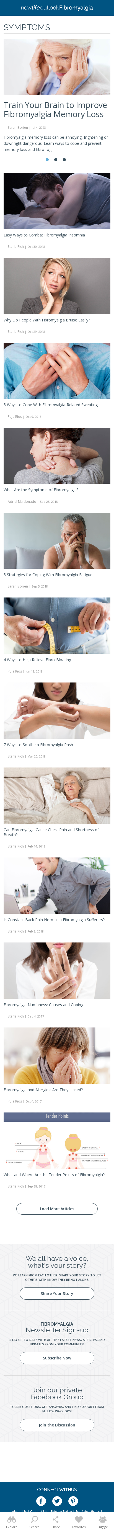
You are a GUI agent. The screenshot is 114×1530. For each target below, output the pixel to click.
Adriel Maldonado (22, 501)
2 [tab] (55, 159)
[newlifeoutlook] (57, 8)
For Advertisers (88, 1511)
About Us (19, 1511)
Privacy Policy (61, 1511)
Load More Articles (57, 1208)
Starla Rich (16, 246)
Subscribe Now (57, 1358)
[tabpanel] (57, 98)
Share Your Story (57, 1293)
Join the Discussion (57, 1425)
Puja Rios (15, 416)
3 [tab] (64, 159)
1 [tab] (47, 159)
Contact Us (38, 1511)
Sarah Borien (18, 586)
